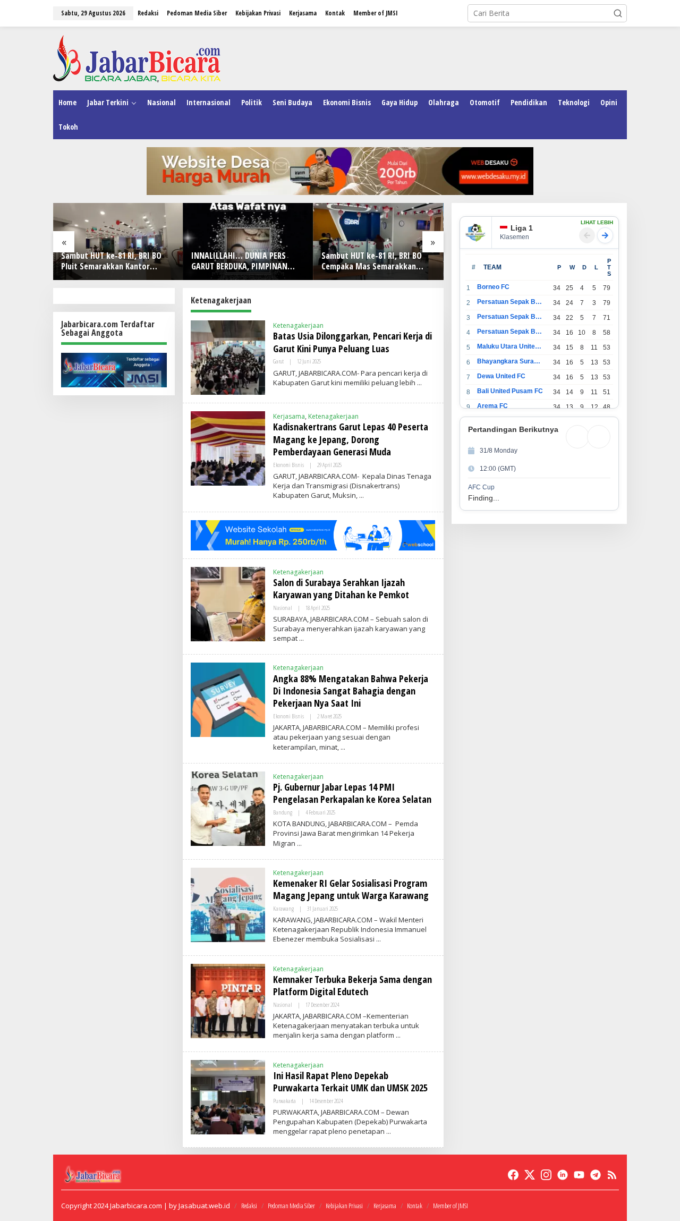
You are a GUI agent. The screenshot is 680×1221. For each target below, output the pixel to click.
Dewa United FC (501, 376)
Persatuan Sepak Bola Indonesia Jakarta (510, 316)
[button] (618, 13)
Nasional (282, 608)
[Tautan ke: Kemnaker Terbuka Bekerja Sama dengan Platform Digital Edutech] (228, 1000)
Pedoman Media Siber (291, 1205)
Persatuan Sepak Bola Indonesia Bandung (510, 302)
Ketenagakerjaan (298, 325)
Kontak (414, 1205)
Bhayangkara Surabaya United (510, 361)
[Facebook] (513, 1175)
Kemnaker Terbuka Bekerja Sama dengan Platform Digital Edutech (352, 985)
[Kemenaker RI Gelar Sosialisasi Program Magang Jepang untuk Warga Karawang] (378, 939)
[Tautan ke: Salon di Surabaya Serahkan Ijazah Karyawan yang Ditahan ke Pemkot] (228, 603)
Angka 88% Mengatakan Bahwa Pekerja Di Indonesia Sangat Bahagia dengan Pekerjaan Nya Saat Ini (350, 691)
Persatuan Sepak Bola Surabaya (510, 331)
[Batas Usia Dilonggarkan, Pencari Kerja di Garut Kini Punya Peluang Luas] (419, 382)
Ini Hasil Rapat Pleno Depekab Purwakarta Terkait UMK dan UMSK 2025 (350, 1081)
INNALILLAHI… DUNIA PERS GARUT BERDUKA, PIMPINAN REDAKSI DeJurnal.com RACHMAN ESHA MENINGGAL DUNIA (240, 261)
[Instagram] (546, 1175)
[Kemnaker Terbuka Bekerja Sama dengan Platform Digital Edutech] (398, 1035)
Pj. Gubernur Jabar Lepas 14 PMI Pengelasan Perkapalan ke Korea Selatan (352, 793)
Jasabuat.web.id (204, 1205)
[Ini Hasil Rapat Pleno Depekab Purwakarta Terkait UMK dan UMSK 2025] (388, 1131)
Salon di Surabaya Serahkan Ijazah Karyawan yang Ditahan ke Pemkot (341, 588)
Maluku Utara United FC (510, 346)
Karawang (283, 908)
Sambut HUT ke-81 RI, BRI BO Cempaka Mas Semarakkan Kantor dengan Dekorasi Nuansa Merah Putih (371, 261)
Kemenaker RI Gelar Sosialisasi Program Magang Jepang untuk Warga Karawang (351, 889)
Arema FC (492, 406)
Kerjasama (289, 416)
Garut (278, 361)
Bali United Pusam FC (510, 391)
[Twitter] (530, 1175)
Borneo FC (493, 287)
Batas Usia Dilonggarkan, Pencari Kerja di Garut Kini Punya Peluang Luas (352, 341)
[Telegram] (595, 1175)
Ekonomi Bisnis (288, 465)
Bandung (282, 812)
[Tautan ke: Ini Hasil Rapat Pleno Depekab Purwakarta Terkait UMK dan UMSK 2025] (228, 1096)
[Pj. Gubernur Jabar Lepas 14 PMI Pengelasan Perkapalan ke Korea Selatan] (299, 843)
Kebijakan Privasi (344, 1205)
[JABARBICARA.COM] (136, 58)
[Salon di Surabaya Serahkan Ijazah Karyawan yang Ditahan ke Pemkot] (301, 638)
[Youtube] (579, 1175)
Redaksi (249, 1205)
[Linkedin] (563, 1175)
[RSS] (612, 1175)
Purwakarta (284, 1101)
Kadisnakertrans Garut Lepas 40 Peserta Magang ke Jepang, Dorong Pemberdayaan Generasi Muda (350, 439)
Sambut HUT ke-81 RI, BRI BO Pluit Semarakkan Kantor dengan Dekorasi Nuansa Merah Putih (117, 261)
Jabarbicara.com (136, 1205)
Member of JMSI (450, 1205)
